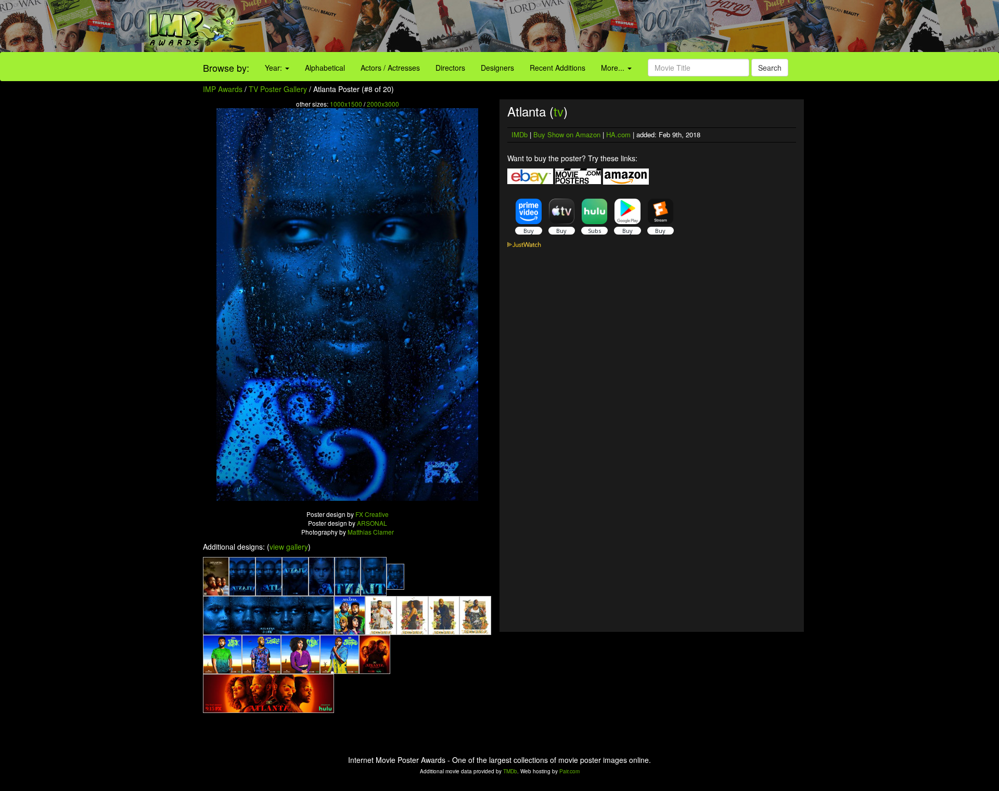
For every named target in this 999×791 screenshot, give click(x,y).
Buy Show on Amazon (566, 134)
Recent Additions (557, 67)
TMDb (510, 771)
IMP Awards (222, 89)
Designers (497, 67)
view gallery (289, 546)
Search (770, 67)
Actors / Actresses (390, 67)
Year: (274, 67)
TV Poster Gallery (278, 89)
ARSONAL (372, 522)
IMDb (519, 134)
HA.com (618, 134)
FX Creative (372, 514)
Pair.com (569, 771)
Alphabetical (325, 67)
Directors (450, 67)
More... (613, 67)
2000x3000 (383, 103)
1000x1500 (346, 103)
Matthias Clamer (371, 531)
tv (558, 111)
